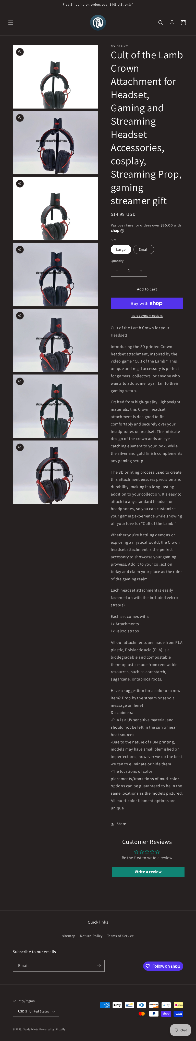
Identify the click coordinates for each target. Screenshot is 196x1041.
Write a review (148, 871)
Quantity (117, 261)
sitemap (69, 935)
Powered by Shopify (52, 1029)
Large (121, 249)
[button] (10, 22)
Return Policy (91, 935)
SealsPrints (31, 1029)
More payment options (147, 315)
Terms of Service (120, 935)
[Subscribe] (98, 966)
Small (144, 249)
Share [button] (121, 823)
